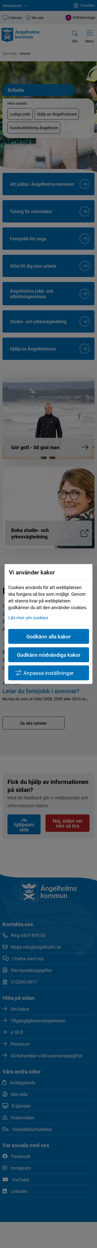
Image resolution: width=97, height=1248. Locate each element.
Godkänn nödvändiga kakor (48, 654)
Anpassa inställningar (48, 672)
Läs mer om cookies (28, 618)
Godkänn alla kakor (48, 636)
